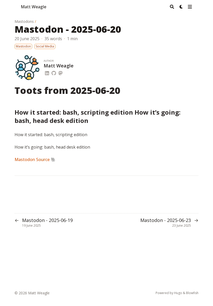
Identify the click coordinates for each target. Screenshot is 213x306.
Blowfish (192, 293)
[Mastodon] (60, 72)
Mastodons (24, 21)
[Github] (53, 72)
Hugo (178, 293)
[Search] (172, 7)
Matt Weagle (33, 7)
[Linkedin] (47, 72)
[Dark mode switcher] (181, 7)
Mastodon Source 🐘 (35, 159)
